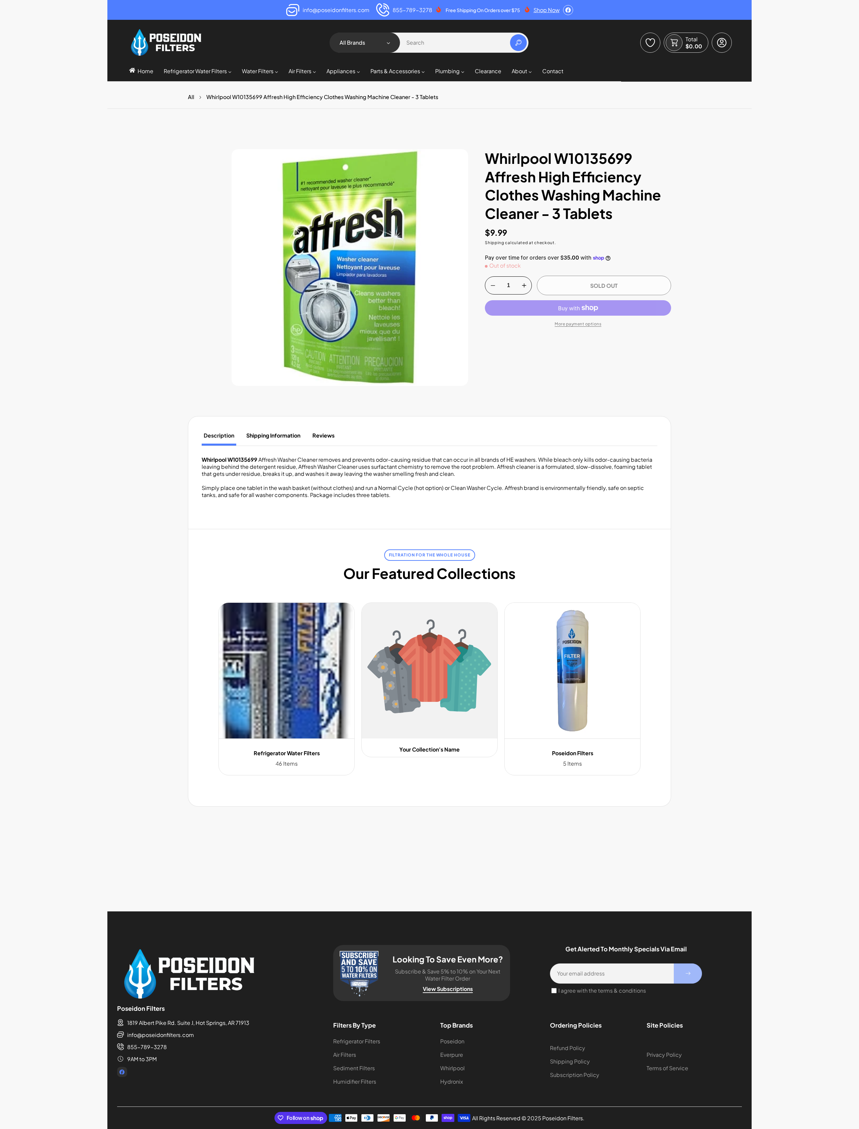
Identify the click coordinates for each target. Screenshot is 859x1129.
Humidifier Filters (354, 1081)
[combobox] (430, 43)
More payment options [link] (578, 323)
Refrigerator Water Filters (287, 753)
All (191, 96)
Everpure (451, 1054)
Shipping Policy (570, 1061)
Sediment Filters (354, 1068)
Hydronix (451, 1081)
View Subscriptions (448, 988)
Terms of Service (667, 1068)
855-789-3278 (147, 1046)
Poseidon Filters (572, 753)
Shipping (494, 242)
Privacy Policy (664, 1054)
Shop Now (547, 9)
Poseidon (452, 1041)
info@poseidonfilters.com (160, 1034)
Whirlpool (452, 1068)
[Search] (518, 42)
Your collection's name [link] (429, 749)
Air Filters (344, 1054)
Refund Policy (567, 1047)
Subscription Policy (574, 1074)
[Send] (688, 973)
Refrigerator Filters (356, 1041)
